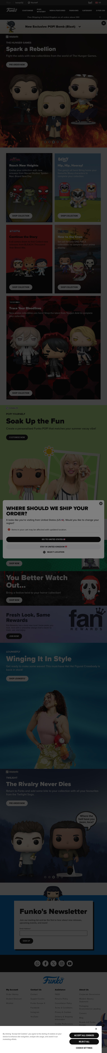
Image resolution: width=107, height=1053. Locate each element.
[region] (51, 1039)
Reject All (84, 1041)
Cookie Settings (84, 1048)
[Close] (96, 1029)
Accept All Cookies (84, 1035)
